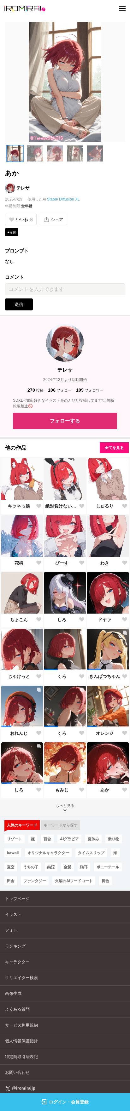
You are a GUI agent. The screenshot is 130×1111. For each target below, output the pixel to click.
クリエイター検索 (21, 977)
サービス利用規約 (21, 1025)
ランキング (15, 946)
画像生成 (13, 993)
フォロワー (89, 390)
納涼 (51, 866)
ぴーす (61, 562)
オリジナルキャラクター (48, 852)
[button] (15, 153)
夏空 (11, 866)
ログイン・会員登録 (69, 1101)
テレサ (23, 187)
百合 (47, 838)
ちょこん (19, 619)
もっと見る (65, 805)
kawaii (13, 852)
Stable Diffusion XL (63, 199)
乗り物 (113, 838)
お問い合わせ (17, 1072)
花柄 (19, 562)
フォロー (60, 390)
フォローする (65, 420)
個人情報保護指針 (21, 1041)
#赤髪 (12, 232)
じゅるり (105, 505)
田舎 (11, 880)
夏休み (93, 838)
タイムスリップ (91, 852)
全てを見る (114, 447)
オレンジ (105, 733)
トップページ (17, 898)
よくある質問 (17, 1009)
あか (104, 789)
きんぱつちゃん (104, 676)
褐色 (105, 880)
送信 (19, 304)
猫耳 (84, 866)
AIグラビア (69, 838)
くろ (61, 676)
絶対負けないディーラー (61, 505)
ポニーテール (108, 866)
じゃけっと (19, 676)
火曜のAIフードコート (74, 880)
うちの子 (30, 866)
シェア (57, 219)
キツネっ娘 (19, 505)
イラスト (13, 914)
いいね (24, 219)
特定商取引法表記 (21, 1056)
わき (104, 562)
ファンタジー (34, 880)
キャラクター (17, 962)
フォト (11, 930)
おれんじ (19, 733)
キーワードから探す (61, 825)
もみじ (61, 789)
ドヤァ (104, 619)
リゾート (14, 838)
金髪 (67, 866)
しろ (61, 619)
